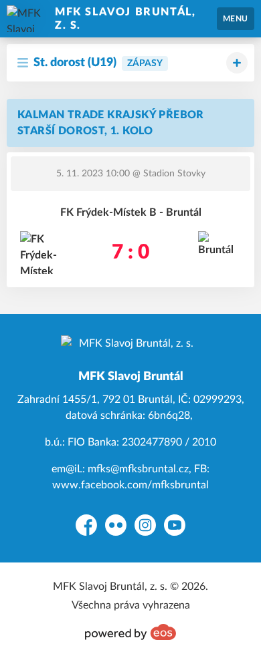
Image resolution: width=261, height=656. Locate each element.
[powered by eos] (130, 632)
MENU (235, 19)
